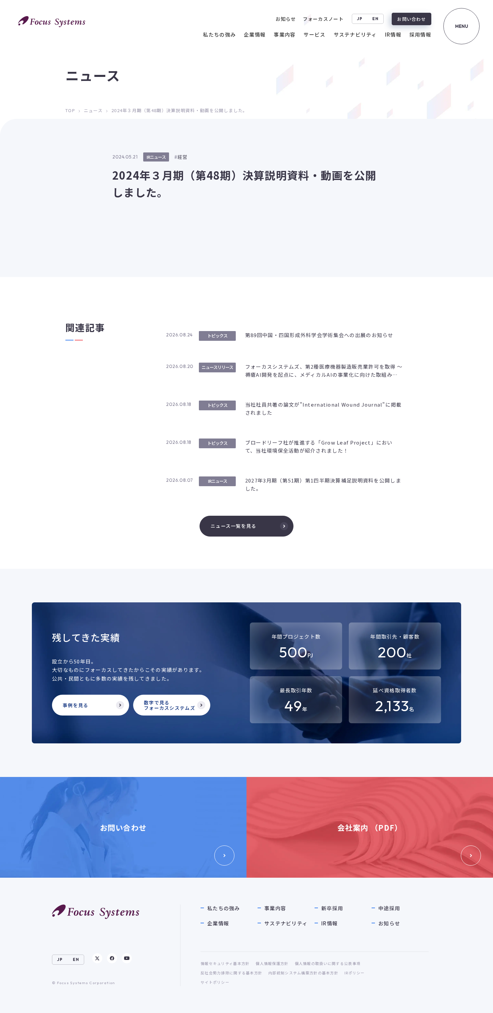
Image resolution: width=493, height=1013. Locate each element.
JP (360, 18)
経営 (182, 156)
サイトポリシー (215, 982)
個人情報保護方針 (272, 963)
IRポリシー (354, 972)
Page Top (473, 1001)
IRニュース (156, 157)
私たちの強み (223, 908)
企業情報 (218, 923)
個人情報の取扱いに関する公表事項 (328, 963)
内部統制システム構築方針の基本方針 (303, 972)
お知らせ (389, 923)
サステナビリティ (286, 923)
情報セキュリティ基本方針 (225, 963)
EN (375, 18)
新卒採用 (332, 908)
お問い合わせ (411, 19)
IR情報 (329, 923)
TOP (70, 110)
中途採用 (389, 908)
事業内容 (275, 908)
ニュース (93, 110)
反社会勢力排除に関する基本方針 (231, 972)
